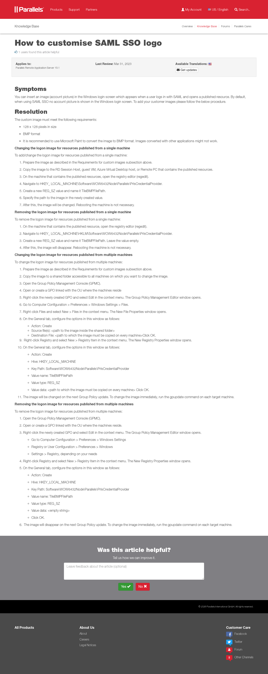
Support (74, 9)
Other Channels (243, 657)
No (141, 586)
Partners (91, 9)
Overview (187, 26)
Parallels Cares (242, 26)
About (83, 633)
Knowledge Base (207, 26)
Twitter (238, 641)
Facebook (240, 633)
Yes (124, 586)
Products (56, 9)
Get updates (188, 70)
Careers (84, 639)
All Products (24, 627)
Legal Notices (88, 645)
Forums (225, 26)
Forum (238, 649)
